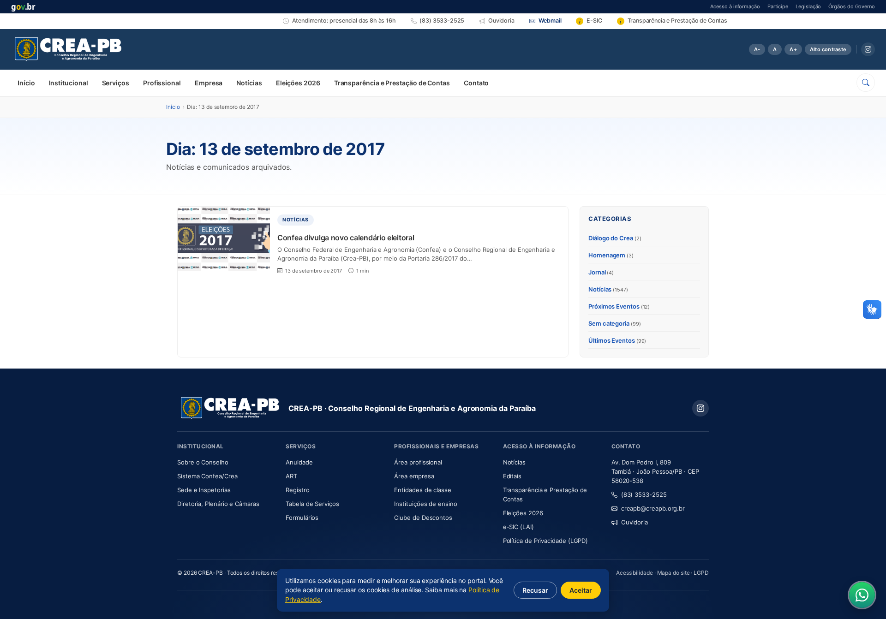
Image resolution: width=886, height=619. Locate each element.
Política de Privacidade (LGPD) (545, 540)
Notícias (249, 83)
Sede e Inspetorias (204, 490)
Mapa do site (673, 572)
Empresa (208, 83)
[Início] (68, 49)
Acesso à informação (735, 6)
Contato (476, 83)
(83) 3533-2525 (644, 494)
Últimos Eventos (617, 340)
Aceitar (580, 590)
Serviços (115, 83)
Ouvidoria (634, 522)
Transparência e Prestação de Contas (392, 83)
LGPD (701, 572)
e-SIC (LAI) (518, 526)
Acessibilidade (634, 572)
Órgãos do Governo (851, 6)
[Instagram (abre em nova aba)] (868, 49)
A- (757, 49)
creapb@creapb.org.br (653, 508)
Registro (297, 490)
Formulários (302, 517)
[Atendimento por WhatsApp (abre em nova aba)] (862, 595)
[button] (872, 309)
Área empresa (414, 476)
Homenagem (611, 255)
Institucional (68, 83)
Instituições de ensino (425, 503)
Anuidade (326, 462)
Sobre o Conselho (226, 462)
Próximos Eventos (619, 306)
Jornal (601, 272)
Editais (512, 476)
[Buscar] (865, 82)
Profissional (162, 83)
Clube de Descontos (423, 517)
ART (319, 476)
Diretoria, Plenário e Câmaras (226, 503)
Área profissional (418, 462)
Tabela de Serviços (312, 503)
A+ (793, 49)
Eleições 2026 (298, 83)
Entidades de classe (422, 490)
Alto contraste (828, 49)
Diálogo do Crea (614, 238)
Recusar (535, 590)
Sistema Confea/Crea (226, 476)
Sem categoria (614, 323)
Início (26, 83)
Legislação (808, 6)
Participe (777, 6)
